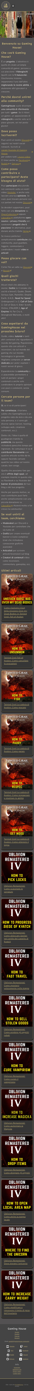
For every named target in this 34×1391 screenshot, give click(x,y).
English (17, 1332)
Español (17, 1334)
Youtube (11, 192)
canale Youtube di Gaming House (14, 151)
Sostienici (25, 1359)
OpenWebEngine (19, 1384)
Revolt (6, 271)
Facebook (23, 160)
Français (17, 1336)
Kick (12, 1350)
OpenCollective (9, 214)
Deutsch (17, 1338)
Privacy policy (17, 1371)
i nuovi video (24, 157)
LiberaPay (6, 218)
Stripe (26, 231)
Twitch (25, 1346)
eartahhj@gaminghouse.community (19, 1341)
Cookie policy (17, 1373)
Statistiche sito (17, 1369)
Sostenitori (17, 1367)
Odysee (15, 164)
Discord (25, 140)
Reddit (4, 164)
